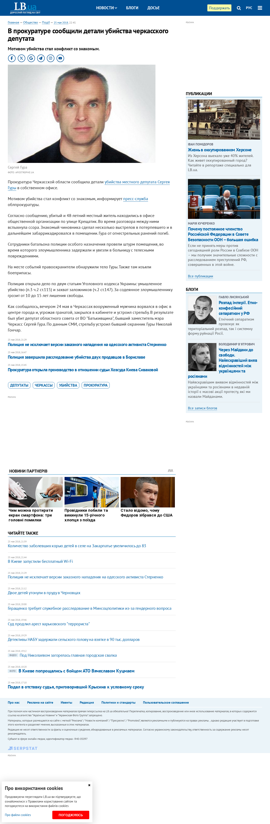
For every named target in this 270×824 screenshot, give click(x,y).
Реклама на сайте (40, 702)
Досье (153, 7)
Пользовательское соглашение (166, 702)
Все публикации (200, 276)
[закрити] (89, 785)
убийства (68, 385)
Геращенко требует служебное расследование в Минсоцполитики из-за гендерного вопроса (89, 608)
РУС (249, 7)
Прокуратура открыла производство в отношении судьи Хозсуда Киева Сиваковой (83, 370)
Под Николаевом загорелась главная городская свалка (63, 655)
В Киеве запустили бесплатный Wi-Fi (40, 561)
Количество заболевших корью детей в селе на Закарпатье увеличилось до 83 (77, 545)
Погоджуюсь (71, 815)
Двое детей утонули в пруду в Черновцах (44, 592)
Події (46, 22)
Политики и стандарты (118, 702)
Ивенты (66, 702)
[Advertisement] (92, 428)
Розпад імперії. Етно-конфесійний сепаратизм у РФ (238, 308)
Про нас (14, 702)
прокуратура (96, 385)
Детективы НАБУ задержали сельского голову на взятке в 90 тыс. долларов (74, 639)
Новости (105, 7)
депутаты (19, 385)
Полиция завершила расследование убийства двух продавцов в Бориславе (76, 357)
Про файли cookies (18, 815)
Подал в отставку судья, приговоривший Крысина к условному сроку (76, 687)
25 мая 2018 (61, 22)
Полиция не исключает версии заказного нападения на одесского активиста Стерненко (87, 344)
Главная (13, 22)
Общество (30, 22)
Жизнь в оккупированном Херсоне (219, 150)
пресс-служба (135, 198)
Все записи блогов (202, 408)
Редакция (87, 702)
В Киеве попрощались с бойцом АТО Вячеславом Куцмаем (72, 671)
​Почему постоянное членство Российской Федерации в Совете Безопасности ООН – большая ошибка (223, 234)
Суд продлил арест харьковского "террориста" (49, 624)
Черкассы (44, 385)
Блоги (132, 7)
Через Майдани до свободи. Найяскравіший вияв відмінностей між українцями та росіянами (222, 363)
